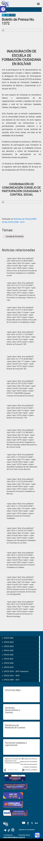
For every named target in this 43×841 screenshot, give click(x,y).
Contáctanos (8, 835)
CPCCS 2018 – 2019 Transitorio (16, 671)
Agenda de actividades (27, 829)
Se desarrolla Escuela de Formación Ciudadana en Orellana (21, 566)
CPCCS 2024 (8, 646)
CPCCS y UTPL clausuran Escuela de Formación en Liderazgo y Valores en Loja (21, 297)
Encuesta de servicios (29, 759)
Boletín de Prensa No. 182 (17, 418)
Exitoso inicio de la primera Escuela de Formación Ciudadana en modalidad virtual (22, 273)
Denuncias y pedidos (30, 770)
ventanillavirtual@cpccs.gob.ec (14, 837)
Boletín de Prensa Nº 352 (16, 369)
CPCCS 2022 (8, 655)
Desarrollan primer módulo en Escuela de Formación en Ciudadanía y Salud (21, 321)
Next (23, 770)
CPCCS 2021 (8, 659)
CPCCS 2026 (8, 638)
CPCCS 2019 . (9, 667)
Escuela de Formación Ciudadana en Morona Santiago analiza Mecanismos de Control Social (22, 444)
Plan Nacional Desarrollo (29, 764)
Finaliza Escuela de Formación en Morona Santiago (20, 615)
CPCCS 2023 (8, 650)
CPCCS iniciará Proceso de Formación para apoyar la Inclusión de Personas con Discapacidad (21, 591)
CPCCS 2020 (8, 663)
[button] (3, 9)
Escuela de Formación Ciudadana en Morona (21, 492)
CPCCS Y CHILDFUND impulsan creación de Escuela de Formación (20, 394)
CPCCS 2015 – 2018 (11, 676)
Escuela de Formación (14, 236)
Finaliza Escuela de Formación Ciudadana (18, 517)
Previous (5, 770)
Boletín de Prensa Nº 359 (16, 344)
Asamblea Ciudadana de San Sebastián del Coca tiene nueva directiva (22, 468)
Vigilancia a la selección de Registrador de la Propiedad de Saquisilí (14, 761)
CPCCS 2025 (8, 642)
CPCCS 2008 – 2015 (11, 680)
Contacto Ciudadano (30, 767)
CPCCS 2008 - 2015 (16, 222)
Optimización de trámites (28, 761)
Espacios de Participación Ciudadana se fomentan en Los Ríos (21, 541)
